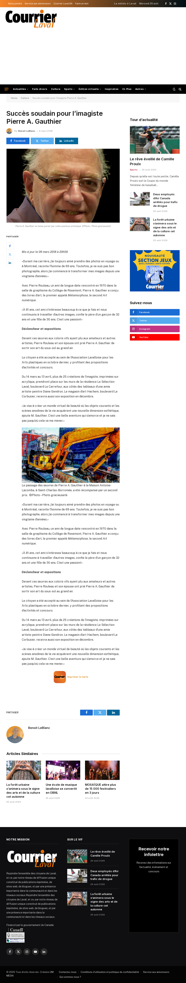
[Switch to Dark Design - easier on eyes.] (174, 89)
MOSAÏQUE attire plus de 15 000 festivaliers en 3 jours (100, 788)
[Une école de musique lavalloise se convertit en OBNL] (63, 770)
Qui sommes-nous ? (70, 977)
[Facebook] (9, 246)
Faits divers (39, 89)
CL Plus (127, 89)
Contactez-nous (67, 972)
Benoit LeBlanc (26, 131)
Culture (55, 89)
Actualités (19, 89)
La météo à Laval (125, 3)
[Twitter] (9, 254)
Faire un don (81, 3)
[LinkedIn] (9, 262)
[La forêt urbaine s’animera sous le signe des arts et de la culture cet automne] (23, 770)
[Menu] (7, 89)
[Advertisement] (93, 57)
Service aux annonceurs (38, 3)
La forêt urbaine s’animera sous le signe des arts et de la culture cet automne (23, 790)
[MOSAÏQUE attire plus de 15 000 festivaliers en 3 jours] (102, 770)
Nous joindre (15, 3)
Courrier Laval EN (63, 3)
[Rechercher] (179, 89)
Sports (68, 89)
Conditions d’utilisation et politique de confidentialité (110, 972)
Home (14, 98)
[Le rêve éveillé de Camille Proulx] (155, 140)
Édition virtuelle (89, 89)
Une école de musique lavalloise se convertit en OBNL (61, 788)
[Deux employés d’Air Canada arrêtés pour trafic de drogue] (140, 199)
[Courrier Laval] (31, 18)
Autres (139, 89)
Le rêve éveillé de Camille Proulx (152, 161)
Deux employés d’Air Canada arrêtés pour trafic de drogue (165, 200)
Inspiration (111, 89)
